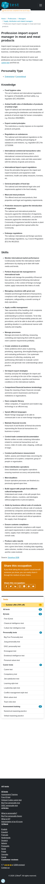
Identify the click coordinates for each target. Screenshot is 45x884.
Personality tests (22, 632)
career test (5, 63)
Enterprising (9, 76)
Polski (3, 852)
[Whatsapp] (28, 586)
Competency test (10, 674)
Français (4, 835)
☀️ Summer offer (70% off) (22, 605)
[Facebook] (6, 586)
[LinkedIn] (15, 586)
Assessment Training (9, 794)
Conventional (21, 76)
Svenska (4, 854)
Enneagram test (10, 651)
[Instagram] (19, 586)
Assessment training (22, 706)
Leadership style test (12, 688)
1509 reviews (19, 865)
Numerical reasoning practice (15, 711)
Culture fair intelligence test (14, 628)
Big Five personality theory (11, 816)
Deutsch (4, 840)
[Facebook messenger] (24, 586)
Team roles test (10, 702)
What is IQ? (5, 819)
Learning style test (11, 683)
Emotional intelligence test (14, 656)
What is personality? (9, 813)
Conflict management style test (16, 693)
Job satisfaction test (11, 679)
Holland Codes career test (11, 800)
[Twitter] (11, 586)
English (4, 829)
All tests (22, 609)
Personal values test (12, 660)
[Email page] (33, 586)
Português (5, 846)
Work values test (10, 697)
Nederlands (5, 838)
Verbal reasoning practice (14, 716)
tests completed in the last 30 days (17, 10)
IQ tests (22, 614)
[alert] (3, 881)
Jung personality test (12, 642)
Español (4, 832)
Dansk (3, 857)
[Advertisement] (22, 744)
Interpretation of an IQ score (12, 822)
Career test (8, 669)
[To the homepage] (10, 5)
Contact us (5, 868)
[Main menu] (41, 5)
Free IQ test (8, 619)
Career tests (22, 665)
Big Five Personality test (13, 637)
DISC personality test (12, 646)
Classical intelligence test (14, 623)
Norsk (3, 849)
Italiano (4, 843)
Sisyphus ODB (13, 557)
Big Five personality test (10, 803)
